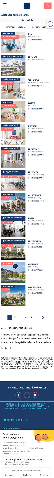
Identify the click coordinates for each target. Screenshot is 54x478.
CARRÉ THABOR (35, 195)
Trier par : (35, 27)
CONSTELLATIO (34, 287)
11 (31, 317)
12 (36, 317)
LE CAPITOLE (33, 149)
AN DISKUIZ (33, 264)
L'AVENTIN (32, 126)
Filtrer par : (11, 27)
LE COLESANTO (34, 241)
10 (25, 317)
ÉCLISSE (31, 103)
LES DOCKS (33, 172)
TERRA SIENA (33, 80)
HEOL (30, 34)
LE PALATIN (32, 57)
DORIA (31, 218)
